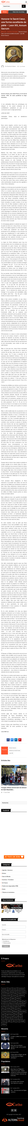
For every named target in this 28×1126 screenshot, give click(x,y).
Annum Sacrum (12, 747)
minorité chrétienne (7, 1011)
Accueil (4, 31)
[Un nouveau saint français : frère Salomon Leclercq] (5, 1082)
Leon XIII (11, 753)
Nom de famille (5, 934)
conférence (21, 995)
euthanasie (13, 1001)
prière (3, 1017)
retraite (15, 1017)
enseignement (5, 1001)
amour (14, 989)
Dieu (3, 998)
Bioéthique (4, 992)
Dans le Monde (6, 876)
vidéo (13, 1021)
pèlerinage (9, 1017)
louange (8, 1008)
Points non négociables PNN (10, 886)
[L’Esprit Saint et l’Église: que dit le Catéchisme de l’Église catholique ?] (5, 1055)
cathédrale (11, 992)
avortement (21, 989)
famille (20, 1001)
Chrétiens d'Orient (6, 995)
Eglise (13, 998)
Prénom (4, 929)
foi (2, 1005)
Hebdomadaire (7, 943)
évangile (22, 1021)
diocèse (8, 998)
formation (7, 1005)
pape (3, 1014)
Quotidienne (6, 941)
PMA (20, 1014)
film (24, 1001)
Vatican (4, 1021)
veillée (9, 1021)
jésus (3, 1008)
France (13, 1005)
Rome (3, 889)
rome (20, 1017)
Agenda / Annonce (7, 870)
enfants (18, 998)
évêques (4, 1024)
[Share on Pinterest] (19, 741)
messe (18, 1008)
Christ (17, 992)
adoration (4, 989)
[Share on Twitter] (12, 741)
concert (14, 995)
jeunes (22, 1005)
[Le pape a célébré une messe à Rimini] (5, 1037)
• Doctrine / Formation (12, 31)
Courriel (4, 924)
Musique (15, 1011)
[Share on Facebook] (8, 741)
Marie (13, 1008)
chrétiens (23, 992)
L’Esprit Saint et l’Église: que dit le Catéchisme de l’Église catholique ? (18, 1056)
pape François (9, 1014)
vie (17, 1021)
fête (18, 1005)
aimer (9, 989)
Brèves (4, 873)
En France (5, 883)
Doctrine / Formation (8, 879)
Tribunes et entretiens (8, 892)
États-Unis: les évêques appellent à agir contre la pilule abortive (18, 1047)
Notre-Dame (22, 1011)
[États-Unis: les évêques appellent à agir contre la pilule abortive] (5, 1046)
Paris (16, 1014)
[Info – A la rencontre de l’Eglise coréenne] (5, 1091)
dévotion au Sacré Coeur (14, 750)
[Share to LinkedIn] (16, 741)
